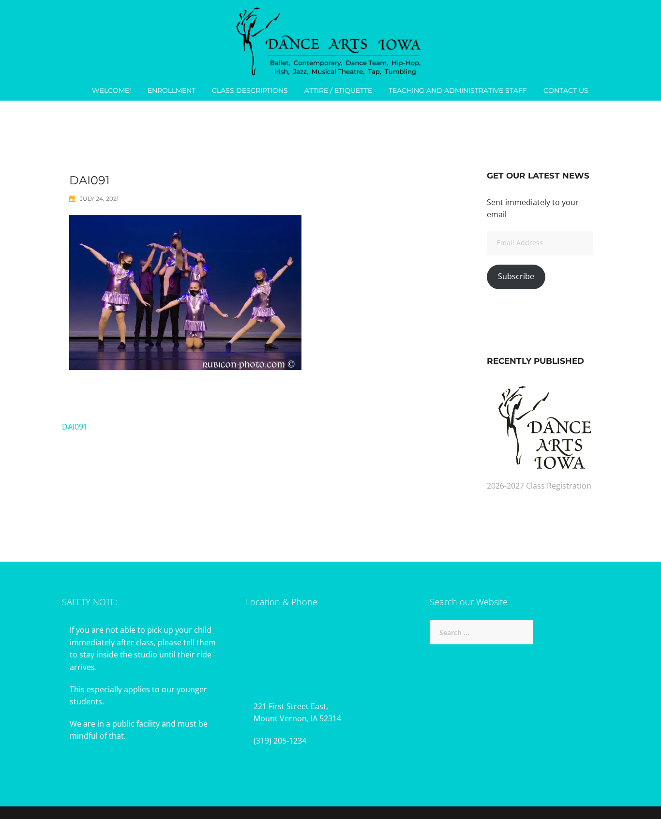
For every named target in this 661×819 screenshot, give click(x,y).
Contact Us (565, 90)
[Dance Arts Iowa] (330, 39)
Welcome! (111, 90)
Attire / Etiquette (338, 90)
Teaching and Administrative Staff (458, 90)
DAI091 (75, 426)
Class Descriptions (250, 90)
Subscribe (516, 276)
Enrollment (171, 90)
